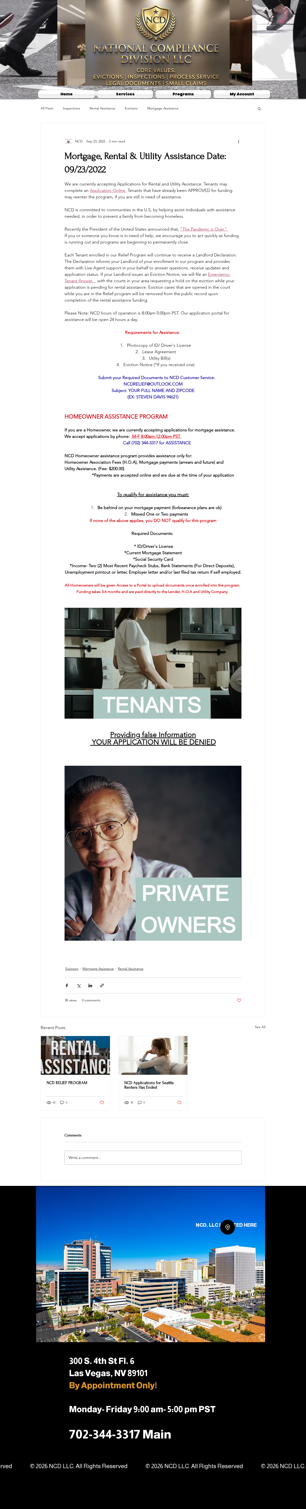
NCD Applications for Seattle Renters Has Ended (149, 1085)
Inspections (71, 108)
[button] (259, 108)
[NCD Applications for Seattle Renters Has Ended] (153, 1055)
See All (260, 1027)
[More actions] (238, 141)
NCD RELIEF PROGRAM (67, 1082)
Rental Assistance (102, 108)
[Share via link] (102, 985)
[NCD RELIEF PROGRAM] (75, 1055)
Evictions (131, 108)
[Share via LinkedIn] (90, 985)
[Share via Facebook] (67, 985)
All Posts (47, 108)
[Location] (227, 1236)
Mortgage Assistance (163, 108)
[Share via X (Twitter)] (78, 985)
